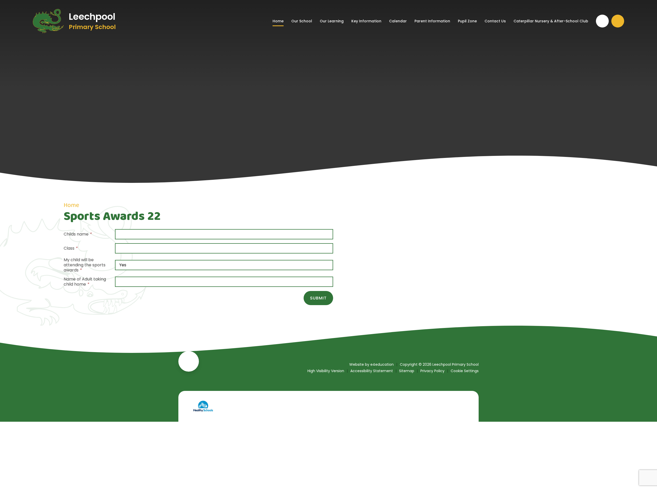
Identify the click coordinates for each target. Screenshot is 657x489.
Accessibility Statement (371, 370)
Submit (318, 298)
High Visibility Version (325, 370)
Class (71, 248)
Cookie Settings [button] (465, 370)
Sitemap (406, 370)
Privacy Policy (432, 370)
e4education (382, 364)
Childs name (78, 234)
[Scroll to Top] (188, 361)
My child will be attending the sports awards (84, 265)
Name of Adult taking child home (85, 282)
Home (71, 205)
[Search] (617, 21)
